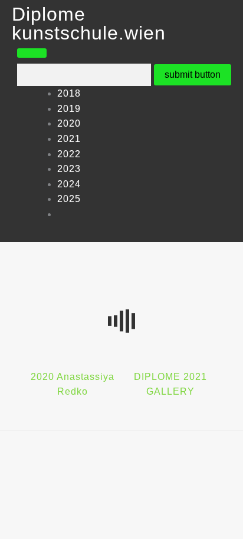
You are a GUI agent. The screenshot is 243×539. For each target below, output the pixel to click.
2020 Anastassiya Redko (72, 384)
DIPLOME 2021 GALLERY (170, 384)
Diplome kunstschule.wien (89, 24)
